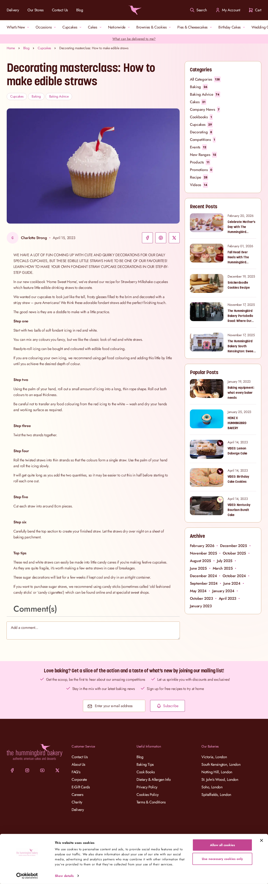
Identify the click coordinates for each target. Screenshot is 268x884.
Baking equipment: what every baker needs (241, 392)
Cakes (92, 27)
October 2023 (201, 598)
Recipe (198, 177)
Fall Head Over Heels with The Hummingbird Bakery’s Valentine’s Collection (238, 257)
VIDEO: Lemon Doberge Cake (237, 450)
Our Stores (35, 10)
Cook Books (146, 772)
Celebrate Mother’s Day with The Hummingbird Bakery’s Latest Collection (241, 227)
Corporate (79, 779)
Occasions (44, 27)
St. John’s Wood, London (219, 779)
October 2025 (234, 553)
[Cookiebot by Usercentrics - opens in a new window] (27, 876)
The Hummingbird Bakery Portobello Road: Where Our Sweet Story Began (241, 316)
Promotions (201, 169)
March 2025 (223, 568)
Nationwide (116, 27)
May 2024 (198, 591)
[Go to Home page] (134, 10)
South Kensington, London (220, 764)
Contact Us (60, 10)
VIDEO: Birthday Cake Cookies (238, 479)
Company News (204, 109)
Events (198, 147)
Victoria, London (214, 757)
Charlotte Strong (34, 238)
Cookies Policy (148, 794)
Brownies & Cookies (151, 27)
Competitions (202, 139)
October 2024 (234, 576)
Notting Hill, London (216, 772)
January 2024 (223, 591)
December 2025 (233, 545)
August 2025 (200, 561)
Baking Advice (59, 96)
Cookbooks (201, 117)
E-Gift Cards (81, 787)
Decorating (201, 132)
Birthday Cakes (229, 27)
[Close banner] (261, 840)
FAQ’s (76, 772)
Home (11, 48)
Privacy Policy (147, 787)
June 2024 (231, 583)
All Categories (205, 79)
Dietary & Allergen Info (154, 779)
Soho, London (212, 787)
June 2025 (198, 568)
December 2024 (203, 576)
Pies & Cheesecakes (192, 27)
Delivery (13, 10)
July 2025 (224, 561)
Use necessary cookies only (222, 858)
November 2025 (203, 553)
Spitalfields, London (216, 794)
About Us (78, 764)
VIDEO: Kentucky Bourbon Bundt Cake (239, 510)
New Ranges (203, 154)
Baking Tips (145, 764)
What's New (16, 27)
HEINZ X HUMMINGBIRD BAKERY (237, 423)
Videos (198, 185)
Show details (64, 876)
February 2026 (202, 545)
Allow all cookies (222, 845)
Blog (79, 10)
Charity (77, 802)
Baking (36, 96)
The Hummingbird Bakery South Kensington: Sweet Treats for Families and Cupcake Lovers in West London (241, 346)
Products (199, 162)
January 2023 (201, 606)
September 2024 (204, 583)
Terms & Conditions (151, 802)
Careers (77, 794)
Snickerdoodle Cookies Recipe (239, 285)
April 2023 (227, 598)
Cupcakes (69, 27)
